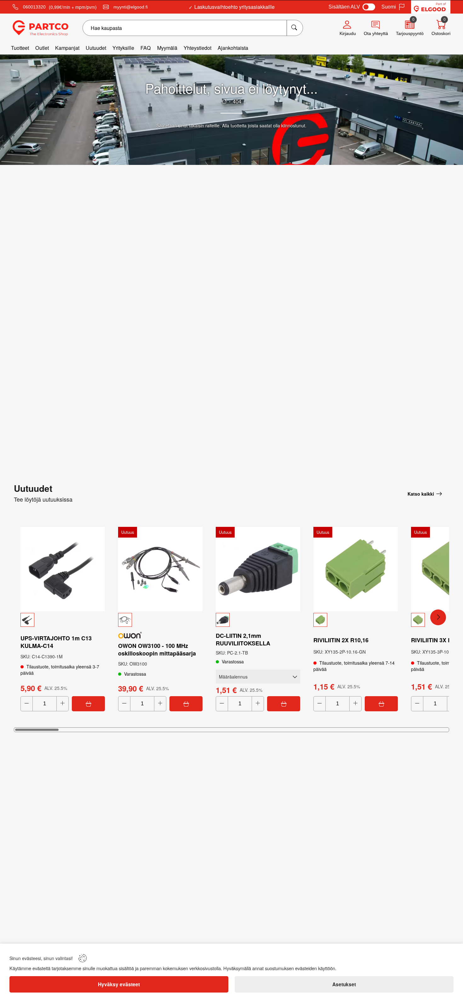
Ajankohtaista (233, 47)
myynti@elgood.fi (130, 6)
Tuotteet (20, 47)
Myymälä (167, 47)
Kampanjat (67, 47)
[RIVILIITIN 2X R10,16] (355, 569)
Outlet (42, 47)
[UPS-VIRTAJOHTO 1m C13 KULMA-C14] (62, 569)
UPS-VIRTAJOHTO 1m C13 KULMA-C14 (56, 642)
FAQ (145, 47)
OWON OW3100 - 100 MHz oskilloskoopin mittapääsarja (157, 649)
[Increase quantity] (62, 703)
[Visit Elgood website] (430, 7)
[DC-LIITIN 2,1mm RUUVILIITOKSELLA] (258, 569)
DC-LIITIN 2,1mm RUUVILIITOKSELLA (243, 639)
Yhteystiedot (197, 47)
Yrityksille (123, 47)
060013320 (34, 6)
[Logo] (40, 28)
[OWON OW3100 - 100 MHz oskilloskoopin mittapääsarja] (160, 569)
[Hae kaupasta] (295, 28)
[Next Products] (438, 617)
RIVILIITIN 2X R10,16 (341, 640)
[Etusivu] (224, 101)
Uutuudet (96, 47)
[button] (62, 620)
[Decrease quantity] (26, 703)
